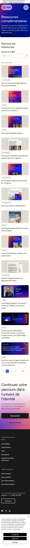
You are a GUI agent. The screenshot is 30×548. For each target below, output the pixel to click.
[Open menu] (26, 7)
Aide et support (6, 473)
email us (3, 495)
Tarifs (3, 451)
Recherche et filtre (8, 52)
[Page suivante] (26, 371)
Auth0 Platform (6, 447)
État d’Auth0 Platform (8, 484)
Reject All (15, 538)
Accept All (15, 534)
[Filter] (27, 56)
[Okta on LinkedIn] (10, 511)
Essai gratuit (5, 454)
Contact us (8, 501)
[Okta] (7, 7)
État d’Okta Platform (7, 480)
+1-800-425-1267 (16, 495)
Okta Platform (5, 444)
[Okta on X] (6, 511)
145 (23, 371)
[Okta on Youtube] (2, 511)
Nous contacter (6, 477)
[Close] (28, 516)
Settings (15, 542)
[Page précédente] (3, 371)
